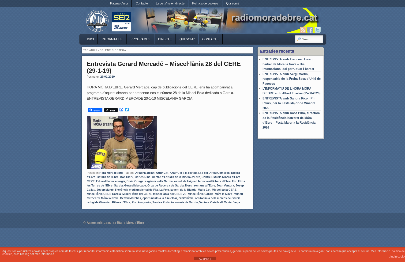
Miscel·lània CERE (224, 189)
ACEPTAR (205, 258)
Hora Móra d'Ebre (111, 173)
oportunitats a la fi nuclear (159, 198)
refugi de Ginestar (99, 202)
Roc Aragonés (141, 202)
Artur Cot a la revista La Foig (189, 173)
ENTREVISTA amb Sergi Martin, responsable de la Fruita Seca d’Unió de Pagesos (291, 78)
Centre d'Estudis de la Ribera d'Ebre (176, 177)
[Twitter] (318, 30)
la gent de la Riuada (183, 189)
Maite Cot (204, 189)
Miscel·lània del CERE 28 (169, 194)
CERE (91, 181)
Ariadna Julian (144, 173)
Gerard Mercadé (135, 185)
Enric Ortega (135, 181)
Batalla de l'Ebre (108, 177)
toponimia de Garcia (184, 202)
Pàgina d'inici (119, 3)
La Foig (164, 189)
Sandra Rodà (161, 202)
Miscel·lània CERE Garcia (104, 194)
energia (120, 181)
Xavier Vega (232, 202)
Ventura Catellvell (211, 202)
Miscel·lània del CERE (137, 194)
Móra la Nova (223, 194)
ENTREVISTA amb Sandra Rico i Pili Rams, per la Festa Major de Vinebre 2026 (288, 103)
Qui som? (232, 3)
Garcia (118, 185)
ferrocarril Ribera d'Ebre (214, 181)
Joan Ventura (225, 185)
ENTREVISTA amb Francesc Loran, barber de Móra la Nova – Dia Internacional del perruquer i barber (288, 64)
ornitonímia (186, 198)
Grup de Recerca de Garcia (165, 185)
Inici (90, 39)
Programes (140, 39)
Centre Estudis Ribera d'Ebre (221, 177)
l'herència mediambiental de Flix (136, 189)
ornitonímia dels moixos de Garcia (217, 198)
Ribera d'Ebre (121, 202)
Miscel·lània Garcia (200, 194)
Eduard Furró (105, 181)
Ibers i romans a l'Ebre (200, 185)
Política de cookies (205, 3)
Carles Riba (142, 177)
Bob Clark (126, 177)
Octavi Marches (130, 198)
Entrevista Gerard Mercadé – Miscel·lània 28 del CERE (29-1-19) (164, 67)
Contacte (142, 3)
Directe (165, 39)
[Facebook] (310, 30)
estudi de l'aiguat (185, 181)
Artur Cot (162, 173)
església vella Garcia (159, 181)
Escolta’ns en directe (170, 3)
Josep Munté (105, 189)
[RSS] (303, 30)
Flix (234, 181)
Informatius (112, 39)
